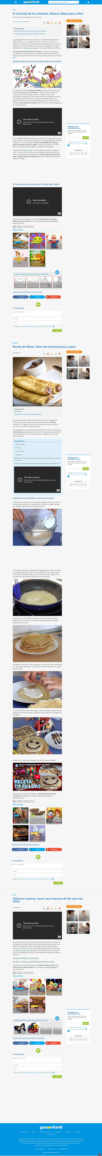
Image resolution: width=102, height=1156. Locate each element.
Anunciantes (76, 1132)
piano (31, 94)
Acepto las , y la (34, 326)
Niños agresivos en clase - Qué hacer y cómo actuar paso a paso (72, 44)
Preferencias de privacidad (26, 326)
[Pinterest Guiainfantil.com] (74, 154)
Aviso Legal (58, 1132)
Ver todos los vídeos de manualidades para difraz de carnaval (33, 962)
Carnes (16, 835)
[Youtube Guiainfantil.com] (85, 154)
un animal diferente (48, 140)
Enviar (57, 330)
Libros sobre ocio (17, 1038)
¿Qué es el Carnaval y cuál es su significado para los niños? (53, 821)
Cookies (33, 1132)
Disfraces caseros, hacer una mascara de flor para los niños (37, 246)
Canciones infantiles (50, 221)
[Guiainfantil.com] (31, 3)
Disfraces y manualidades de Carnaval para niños (20, 992)
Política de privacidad (45, 1132)
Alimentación (36, 844)
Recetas (15, 343)
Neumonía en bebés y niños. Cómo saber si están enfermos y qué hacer (72, 31)
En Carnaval (17, 40)
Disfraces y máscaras (19, 988)
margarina (42, 570)
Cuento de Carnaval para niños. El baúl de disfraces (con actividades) (20, 263)
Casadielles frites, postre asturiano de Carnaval (20, 1010)
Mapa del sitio (51, 1134)
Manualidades (34, 242)
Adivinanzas (26, 292)
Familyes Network (39, 1149)
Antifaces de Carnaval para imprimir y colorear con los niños (31, 274)
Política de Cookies (48, 326)
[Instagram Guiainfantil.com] (78, 154)
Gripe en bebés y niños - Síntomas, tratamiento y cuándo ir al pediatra (84, 44)
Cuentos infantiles (19, 258)
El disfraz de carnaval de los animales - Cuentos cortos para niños (37, 263)
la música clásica (26, 150)
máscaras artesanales (31, 48)
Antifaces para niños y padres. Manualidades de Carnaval (30, 1020)
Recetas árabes (15, 844)
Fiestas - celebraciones (26, 844)
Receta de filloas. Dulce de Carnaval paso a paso (19, 246)
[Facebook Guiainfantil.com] (71, 154)
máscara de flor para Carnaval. (26, 950)
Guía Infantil (51, 1149)
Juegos (24, 1038)
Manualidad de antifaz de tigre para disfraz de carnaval (37, 1010)
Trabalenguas (38, 292)
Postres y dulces (18, 242)
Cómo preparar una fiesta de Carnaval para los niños (37, 992)
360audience (55, 1152)
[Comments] (59, 23)
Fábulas (32, 292)
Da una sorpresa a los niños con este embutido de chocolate (36, 820)
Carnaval (50, 242)
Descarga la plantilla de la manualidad (26, 958)
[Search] (77, 2)
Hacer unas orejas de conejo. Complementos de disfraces (37, 838)
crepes (25, 424)
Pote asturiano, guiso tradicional (20, 838)
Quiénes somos (24, 1132)
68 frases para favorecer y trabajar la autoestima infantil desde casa (83, 31)
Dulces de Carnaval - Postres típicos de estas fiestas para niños (20, 820)
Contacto (67, 1132)
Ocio (14, 10)
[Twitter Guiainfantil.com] (82, 154)
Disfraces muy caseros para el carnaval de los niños (53, 992)
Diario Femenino (63, 1149)
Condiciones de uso (37, 326)
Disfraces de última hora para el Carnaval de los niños (53, 246)
